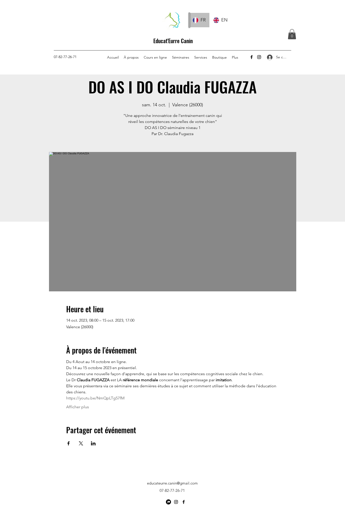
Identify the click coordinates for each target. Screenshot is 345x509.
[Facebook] (251, 57)
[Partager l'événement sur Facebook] (68, 443)
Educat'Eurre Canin (173, 41)
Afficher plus (77, 406)
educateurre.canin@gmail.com (172, 483)
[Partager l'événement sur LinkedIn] (93, 443)
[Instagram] (259, 57)
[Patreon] (168, 501)
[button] (292, 34)
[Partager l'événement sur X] (81, 443)
